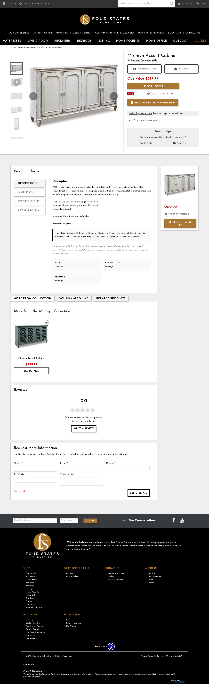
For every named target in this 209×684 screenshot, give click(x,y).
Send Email (138, 493)
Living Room (37, 41)
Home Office (156, 41)
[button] (34, 4)
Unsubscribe (31, 639)
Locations (175, 33)
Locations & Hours (115, 573)
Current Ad (31, 573)
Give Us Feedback (115, 580)
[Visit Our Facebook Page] (174, 520)
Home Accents (128, 41)
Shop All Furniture (34, 608)
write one (91, 421)
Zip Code (20, 474)
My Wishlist (71, 626)
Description (27, 183)
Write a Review (84, 429)
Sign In (69, 620)
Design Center (82, 33)
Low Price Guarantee (35, 632)
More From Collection (32, 298)
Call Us (147, 143)
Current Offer (42, 33)
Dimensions (26, 192)
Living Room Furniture (28, 47)
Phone (110, 463)
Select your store (140, 113)
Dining (104, 41)
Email (64, 463)
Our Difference (19, 33)
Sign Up (90, 521)
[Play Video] (16, 82)
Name (18, 463)
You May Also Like (73, 298)
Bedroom (85, 41)
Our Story (151, 573)
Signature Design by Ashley (144, 60)
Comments (67, 474)
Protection (30, 635)
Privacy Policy (147, 656)
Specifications (28, 201)
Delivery (128, 33)
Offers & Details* (174, 656)
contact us (113, 237)
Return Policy (29, 210)
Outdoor (180, 41)
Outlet (200, 41)
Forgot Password (73, 623)
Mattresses (12, 41)
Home (13, 47)
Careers (150, 580)
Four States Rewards (35, 626)
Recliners (62, 41)
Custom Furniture (107, 33)
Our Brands (31, 604)
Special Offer (153, 86)
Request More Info (182, 224)
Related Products (111, 298)
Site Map (159, 656)
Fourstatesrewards (151, 33)
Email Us (181, 143)
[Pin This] (130, 95)
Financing (62, 33)
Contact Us (193, 33)
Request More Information (155, 102)
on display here (149, 120)
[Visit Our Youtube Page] (182, 520)
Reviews (150, 583)
